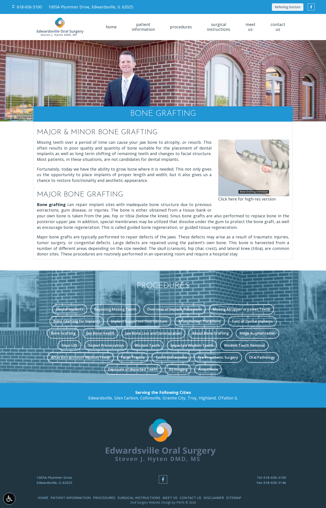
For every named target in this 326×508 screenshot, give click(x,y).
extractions (48, 210)
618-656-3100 (274, 477)
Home (111, 27)
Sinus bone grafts (187, 215)
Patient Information (71, 497)
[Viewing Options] (9, 499)
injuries (101, 210)
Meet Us (170, 497)
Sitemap (233, 497)
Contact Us (190, 497)
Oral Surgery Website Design (150, 502)
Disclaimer (214, 497)
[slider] (253, 192)
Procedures (181, 27)
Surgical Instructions (139, 497)
